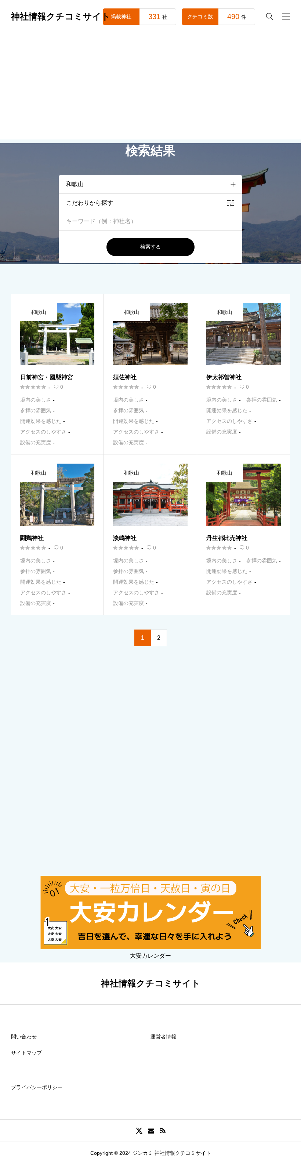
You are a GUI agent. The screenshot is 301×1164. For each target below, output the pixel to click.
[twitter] (139, 1130)
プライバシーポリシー (36, 1087)
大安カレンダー (150, 956)
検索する (150, 247)
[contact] (151, 1131)
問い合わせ (24, 1037)
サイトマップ (26, 1053)
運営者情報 (163, 1037)
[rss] (163, 1131)
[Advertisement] (150, 88)
